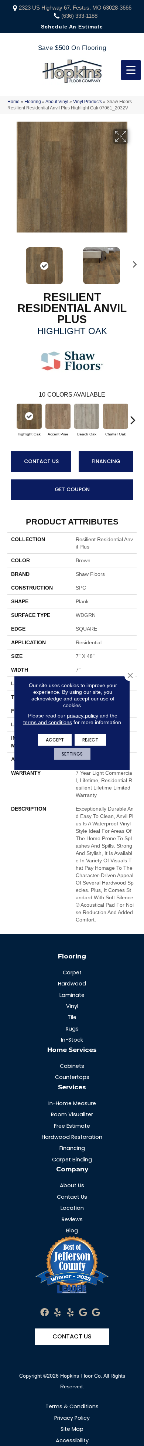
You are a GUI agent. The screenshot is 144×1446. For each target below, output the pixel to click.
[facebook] (44, 1312)
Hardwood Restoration (72, 1137)
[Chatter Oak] (115, 416)
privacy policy (82, 716)
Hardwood (72, 983)
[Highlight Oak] (29, 416)
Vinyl (72, 1006)
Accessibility (72, 1440)
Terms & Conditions (72, 1406)
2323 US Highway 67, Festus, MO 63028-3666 (75, 7)
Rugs (72, 1028)
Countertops (72, 1077)
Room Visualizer (72, 1114)
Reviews (72, 1219)
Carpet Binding (72, 1159)
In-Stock (72, 1039)
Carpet (72, 972)
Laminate (72, 995)
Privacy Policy (72, 1418)
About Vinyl (56, 101)
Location (72, 1208)
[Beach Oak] (86, 416)
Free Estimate (72, 1126)
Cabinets (72, 1066)
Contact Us (41, 461)
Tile (72, 1017)
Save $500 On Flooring (72, 47)
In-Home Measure (72, 1103)
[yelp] (57, 1312)
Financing (106, 461)
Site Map (72, 1429)
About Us (72, 1185)
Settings (72, 754)
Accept (55, 740)
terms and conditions (47, 722)
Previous (11, 262)
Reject (90, 740)
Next (133, 262)
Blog (72, 1230)
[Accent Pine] (58, 416)
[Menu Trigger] (131, 70)
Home (13, 101)
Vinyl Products (87, 101)
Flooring (32, 101)
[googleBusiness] (83, 1312)
